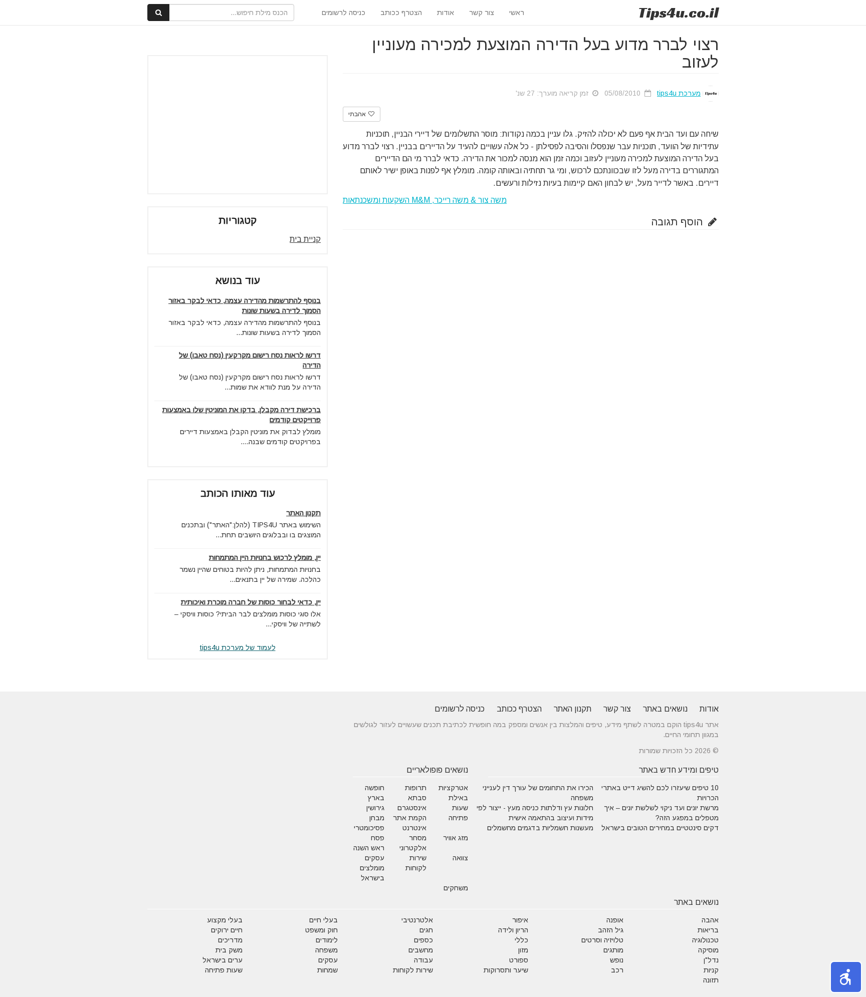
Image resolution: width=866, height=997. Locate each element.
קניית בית (305, 239)
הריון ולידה (513, 930)
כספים (423, 940)
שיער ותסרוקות (506, 970)
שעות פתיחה (224, 970)
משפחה (326, 950)
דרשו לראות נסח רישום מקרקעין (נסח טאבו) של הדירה (250, 360)
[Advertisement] (237, 124)
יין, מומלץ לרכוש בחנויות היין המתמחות (265, 557)
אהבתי (357, 114)
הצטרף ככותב (401, 13)
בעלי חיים (323, 920)
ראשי (516, 13)
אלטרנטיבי (417, 920)
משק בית (229, 950)
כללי (521, 940)
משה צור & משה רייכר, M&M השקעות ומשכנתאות (425, 200)
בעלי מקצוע (225, 920)
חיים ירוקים (227, 930)
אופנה (614, 920)
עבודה (423, 960)
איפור (520, 920)
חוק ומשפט (321, 930)
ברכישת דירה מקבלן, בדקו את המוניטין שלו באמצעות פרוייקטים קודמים (241, 415)
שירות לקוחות (413, 970)
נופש (616, 960)
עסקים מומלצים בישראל (372, 868)
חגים (426, 930)
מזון (523, 950)
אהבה (710, 920)
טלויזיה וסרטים (602, 940)
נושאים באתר (665, 709)
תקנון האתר (303, 513)
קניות (711, 970)
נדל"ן (711, 960)
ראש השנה (368, 848)
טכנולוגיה (705, 940)
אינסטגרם (411, 808)
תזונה (711, 980)
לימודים (327, 940)
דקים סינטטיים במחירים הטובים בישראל (660, 828)
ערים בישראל (222, 960)
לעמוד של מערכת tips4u (238, 647)
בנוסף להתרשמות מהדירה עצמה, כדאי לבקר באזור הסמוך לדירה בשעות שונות (244, 305)
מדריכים (230, 940)
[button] (846, 977)
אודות (445, 13)
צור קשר (481, 13)
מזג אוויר (455, 838)
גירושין (375, 808)
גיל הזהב (610, 930)
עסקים (328, 960)
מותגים (613, 950)
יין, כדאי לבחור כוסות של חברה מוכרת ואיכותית (251, 602)
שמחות (327, 970)
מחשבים (420, 950)
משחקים (456, 888)
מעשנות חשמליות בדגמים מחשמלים (540, 828)
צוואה (460, 858)
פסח (377, 838)
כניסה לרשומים (343, 13)
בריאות (708, 930)
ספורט (518, 960)
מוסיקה (708, 950)
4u (678, 12)
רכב (617, 970)
